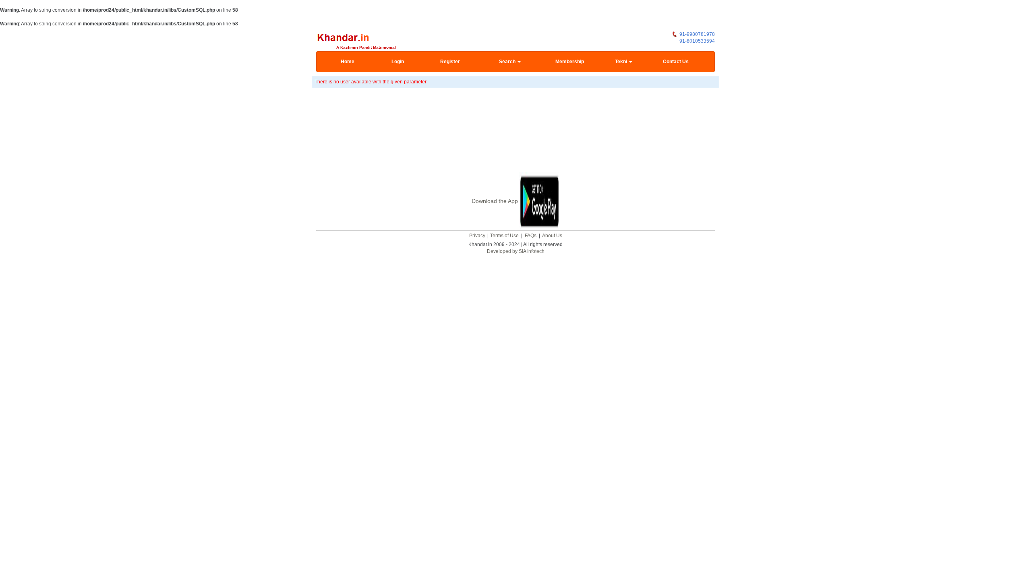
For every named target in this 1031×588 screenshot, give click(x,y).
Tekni (621, 61)
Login (397, 61)
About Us (552, 235)
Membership (569, 61)
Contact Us (676, 61)
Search (508, 61)
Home (347, 61)
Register (450, 61)
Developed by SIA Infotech (515, 251)
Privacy (477, 235)
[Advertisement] (515, 140)
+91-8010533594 (696, 41)
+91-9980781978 (696, 34)
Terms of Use (504, 235)
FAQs (530, 235)
